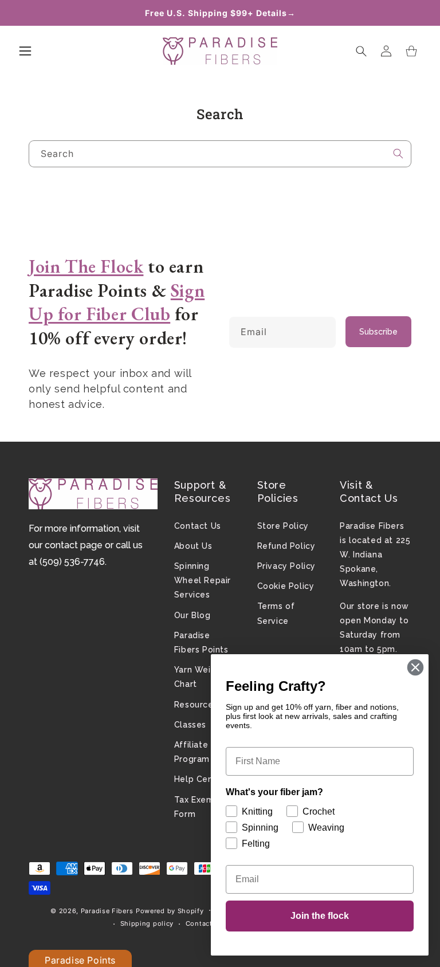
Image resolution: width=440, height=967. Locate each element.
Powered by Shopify (170, 911)
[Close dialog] (415, 667)
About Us (193, 546)
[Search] (398, 153)
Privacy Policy (286, 566)
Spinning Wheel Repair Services (202, 580)
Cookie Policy (286, 586)
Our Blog (192, 615)
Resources (196, 704)
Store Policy (283, 525)
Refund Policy (286, 546)
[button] (25, 51)
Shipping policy (147, 923)
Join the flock (319, 916)
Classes (190, 724)
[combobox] (220, 154)
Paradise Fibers (107, 911)
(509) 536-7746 (72, 561)
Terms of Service (276, 613)
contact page (74, 545)
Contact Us (197, 525)
